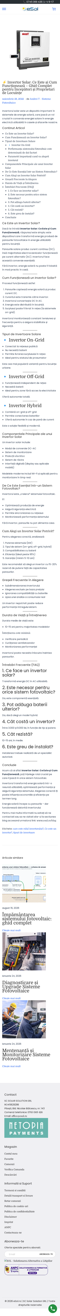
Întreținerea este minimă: (16, 633)
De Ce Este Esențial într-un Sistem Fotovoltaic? (31, 171)
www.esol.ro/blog (46, 820)
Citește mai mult (11, 930)
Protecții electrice (15, 456)
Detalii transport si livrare (18, 1195)
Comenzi (9, 1164)
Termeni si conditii (14, 1190)
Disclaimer (10, 1217)
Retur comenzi (12, 1201)
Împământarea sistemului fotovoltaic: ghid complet (27, 919)
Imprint (8, 1222)
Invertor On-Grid (26, 340)
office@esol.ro (19, 1116)
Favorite (9, 1159)
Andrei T (35, 99)
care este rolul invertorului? (28, 828)
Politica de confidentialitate (19, 1211)
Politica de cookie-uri (16, 1206)
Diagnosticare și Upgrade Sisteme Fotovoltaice (21, 987)
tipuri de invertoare (24, 832)
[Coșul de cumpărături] (54, 9)
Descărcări (10, 1175)
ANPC (7, 1227)
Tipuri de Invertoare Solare (20, 141)
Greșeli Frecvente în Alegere (21, 179)
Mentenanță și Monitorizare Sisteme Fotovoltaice (26, 1054)
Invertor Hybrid (25, 405)
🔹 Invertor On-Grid (19, 145)
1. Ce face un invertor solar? (23, 190)
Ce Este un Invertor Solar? (19, 133)
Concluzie (10, 217)
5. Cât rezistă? (15, 210)
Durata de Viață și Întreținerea (21, 183)
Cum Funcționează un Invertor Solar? (26, 137)
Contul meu (10, 1153)
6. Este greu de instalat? (21, 213)
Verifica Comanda (14, 1169)
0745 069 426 (35, 1112)
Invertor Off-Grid (26, 376)
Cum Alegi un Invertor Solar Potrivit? (25, 175)
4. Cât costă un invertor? (21, 206)
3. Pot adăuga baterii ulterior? (24, 202)
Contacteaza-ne (13, 1232)
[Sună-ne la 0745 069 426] (52, 1308)
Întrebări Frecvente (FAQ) (19, 187)
